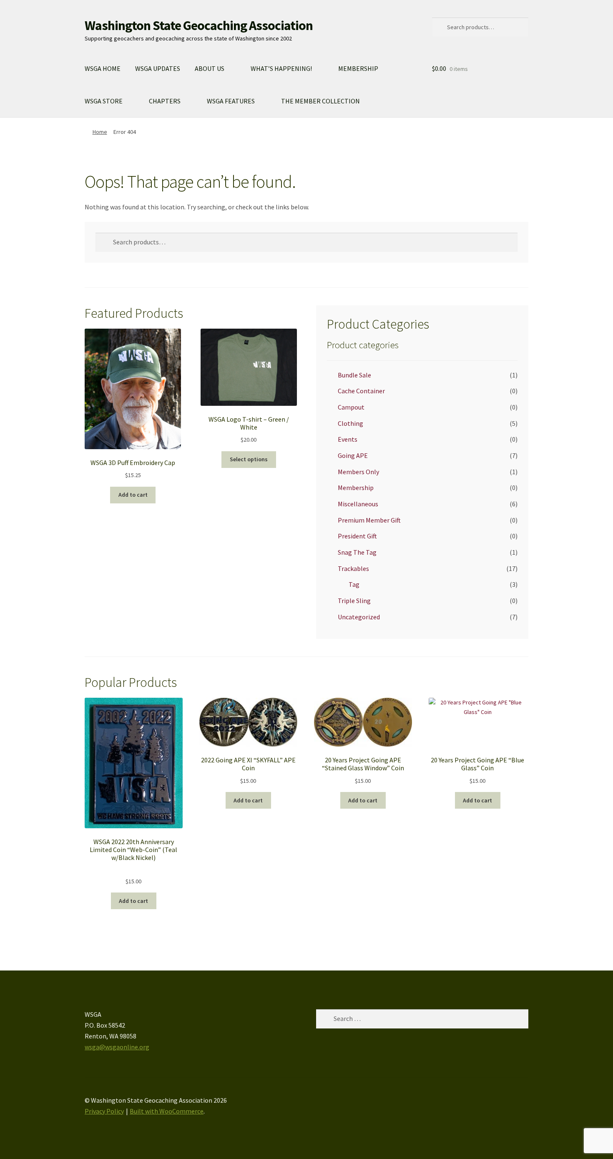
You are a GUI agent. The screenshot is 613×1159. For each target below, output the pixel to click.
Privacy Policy (104, 1111)
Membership (356, 487)
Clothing (350, 423)
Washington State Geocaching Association (199, 25)
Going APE (353, 455)
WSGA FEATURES (231, 101)
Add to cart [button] (133, 494)
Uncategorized (359, 617)
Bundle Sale (354, 375)
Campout (351, 407)
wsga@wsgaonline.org (117, 1047)
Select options (249, 459)
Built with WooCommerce (166, 1111)
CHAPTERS (165, 101)
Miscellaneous (358, 504)
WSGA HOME (103, 68)
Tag (354, 584)
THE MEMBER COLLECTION (320, 101)
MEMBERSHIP (358, 68)
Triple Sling (354, 600)
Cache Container (361, 391)
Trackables (353, 568)
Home (100, 132)
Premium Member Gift (369, 520)
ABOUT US (209, 68)
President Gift (357, 536)
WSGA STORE (104, 101)
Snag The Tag (357, 552)
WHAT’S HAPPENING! (281, 68)
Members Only (358, 472)
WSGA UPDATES (157, 68)
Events (347, 439)
